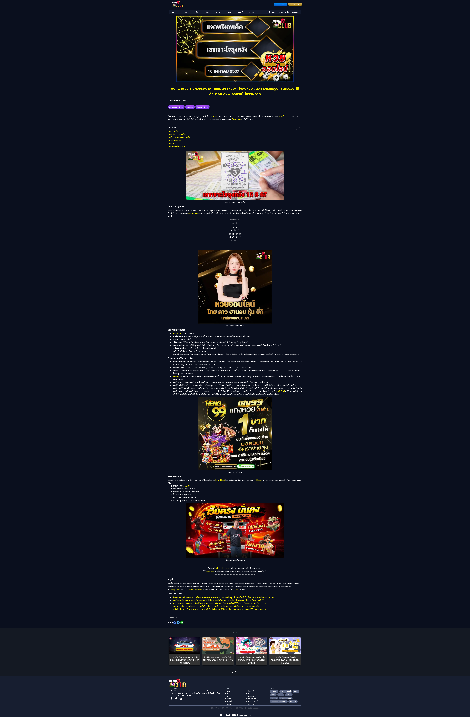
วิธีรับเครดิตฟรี (202, 107)
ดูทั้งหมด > (235, 672)
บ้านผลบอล (273, 12)
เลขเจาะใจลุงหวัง (176, 131)
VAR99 (175, 333)
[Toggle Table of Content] (297, 128)
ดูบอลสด (262, 12)
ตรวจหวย (293, 701)
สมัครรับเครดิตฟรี (176, 107)
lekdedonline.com (221, 568)
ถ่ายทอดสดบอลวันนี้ (195, 589)
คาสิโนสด (258, 479)
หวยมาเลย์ (177, 376)
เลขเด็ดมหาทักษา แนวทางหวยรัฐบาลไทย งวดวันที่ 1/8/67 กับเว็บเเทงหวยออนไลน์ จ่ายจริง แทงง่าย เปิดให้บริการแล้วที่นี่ (218, 600)
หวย (185, 12)
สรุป (172, 143)
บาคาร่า (218, 12)
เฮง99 (281, 694)
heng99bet (220, 479)
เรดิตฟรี (235, 589)
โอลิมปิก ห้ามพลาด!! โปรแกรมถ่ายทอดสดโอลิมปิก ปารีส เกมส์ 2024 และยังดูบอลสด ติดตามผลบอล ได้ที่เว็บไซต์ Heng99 (219, 609)
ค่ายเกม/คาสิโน (284, 12)
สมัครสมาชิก (295, 4)
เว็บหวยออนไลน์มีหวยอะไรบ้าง (181, 137)
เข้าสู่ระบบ (281, 4)
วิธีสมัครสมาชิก (176, 140)
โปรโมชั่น (240, 12)
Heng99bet (176, 589)
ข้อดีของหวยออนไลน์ (178, 134)
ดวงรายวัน (210, 571)
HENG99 (174, 12)
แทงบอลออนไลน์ (285, 698)
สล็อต (207, 12)
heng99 (187, 485)
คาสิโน (196, 12)
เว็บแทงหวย (236, 119)
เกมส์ (229, 12)
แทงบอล (251, 12)
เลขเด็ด (282, 116)
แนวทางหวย (193, 213)
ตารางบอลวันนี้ (285, 691)
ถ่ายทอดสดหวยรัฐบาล (278, 701)
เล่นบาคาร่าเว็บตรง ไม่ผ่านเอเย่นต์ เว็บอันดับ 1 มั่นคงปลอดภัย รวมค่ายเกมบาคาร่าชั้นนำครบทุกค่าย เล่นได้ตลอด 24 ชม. (218, 606)
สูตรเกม (295, 12)
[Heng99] (221, 4)
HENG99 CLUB (174, 100)
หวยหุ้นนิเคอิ (280, 391)
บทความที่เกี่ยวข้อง (177, 146)
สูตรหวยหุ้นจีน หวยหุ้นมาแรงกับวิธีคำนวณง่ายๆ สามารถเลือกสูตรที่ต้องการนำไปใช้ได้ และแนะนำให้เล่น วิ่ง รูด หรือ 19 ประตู (219, 603)
